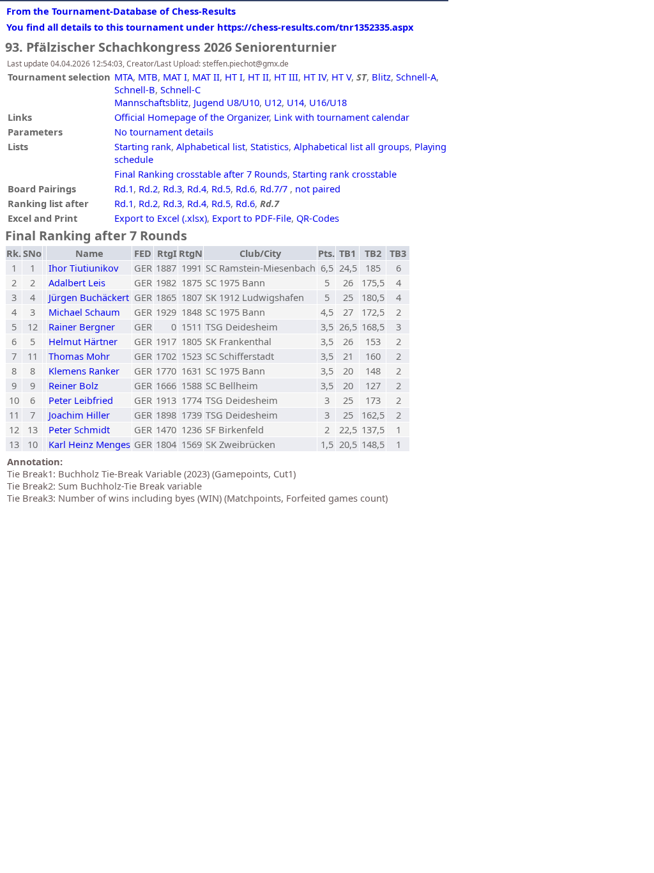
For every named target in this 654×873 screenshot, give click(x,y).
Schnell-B (134, 89)
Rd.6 (245, 188)
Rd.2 (148, 188)
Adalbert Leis (77, 282)
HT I (234, 76)
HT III (286, 76)
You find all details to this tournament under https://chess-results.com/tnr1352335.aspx (209, 26)
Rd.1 (123, 188)
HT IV (314, 76)
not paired (317, 188)
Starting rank (142, 146)
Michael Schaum (84, 311)
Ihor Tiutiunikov (83, 267)
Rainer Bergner (82, 326)
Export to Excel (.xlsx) (160, 218)
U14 (295, 102)
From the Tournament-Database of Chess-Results (121, 10)
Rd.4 (196, 188)
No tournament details (163, 131)
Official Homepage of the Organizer (191, 117)
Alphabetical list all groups (351, 146)
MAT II (206, 76)
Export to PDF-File (251, 218)
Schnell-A (416, 76)
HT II (258, 76)
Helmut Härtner (83, 341)
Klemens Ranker (84, 370)
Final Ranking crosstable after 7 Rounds (200, 173)
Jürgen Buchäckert (89, 297)
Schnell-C (180, 89)
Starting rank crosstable (345, 173)
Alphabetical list (210, 146)
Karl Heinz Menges (89, 444)
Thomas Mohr (79, 356)
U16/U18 (328, 102)
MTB (148, 76)
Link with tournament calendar (341, 117)
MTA (123, 76)
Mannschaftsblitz (151, 102)
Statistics (269, 146)
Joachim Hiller (79, 414)
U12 (273, 102)
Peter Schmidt (79, 429)
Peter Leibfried (81, 400)
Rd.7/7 (273, 188)
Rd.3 (172, 188)
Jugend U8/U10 (226, 102)
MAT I (175, 76)
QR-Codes (317, 218)
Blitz (381, 76)
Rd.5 (221, 188)
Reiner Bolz (73, 385)
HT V (341, 76)
